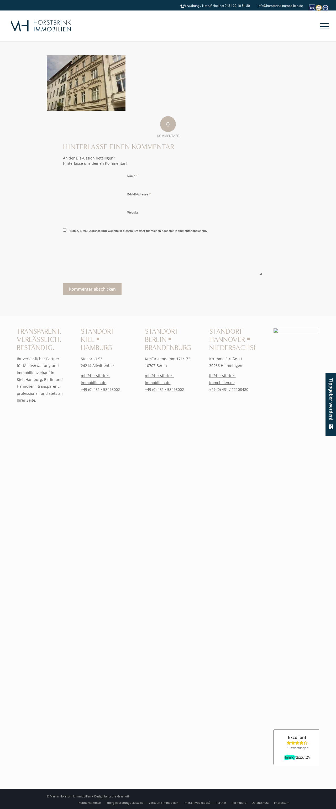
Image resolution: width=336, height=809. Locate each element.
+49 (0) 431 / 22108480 (228, 389)
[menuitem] (215, 6)
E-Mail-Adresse (139, 194)
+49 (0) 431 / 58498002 (100, 389)
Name (132, 175)
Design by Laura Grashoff (111, 796)
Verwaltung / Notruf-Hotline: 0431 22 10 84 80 (216, 5)
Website (132, 212)
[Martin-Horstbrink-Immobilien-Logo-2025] (41, 25)
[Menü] (323, 25)
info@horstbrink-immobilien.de (280, 5)
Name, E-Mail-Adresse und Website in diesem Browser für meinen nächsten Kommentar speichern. (138, 230)
